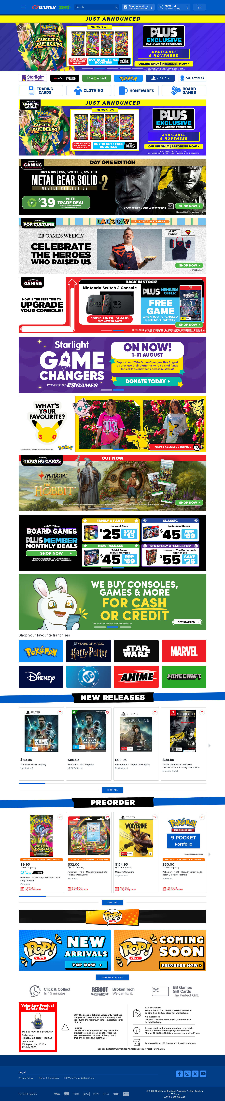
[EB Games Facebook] (179, 1074)
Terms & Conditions (49, 1078)
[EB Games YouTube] (203, 1074)
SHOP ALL (112, 790)
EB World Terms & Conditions (79, 1078)
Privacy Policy (26, 1078)
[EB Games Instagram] (187, 1074)
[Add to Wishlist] (60, 712)
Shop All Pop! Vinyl (112, 977)
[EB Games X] (195, 1074)
